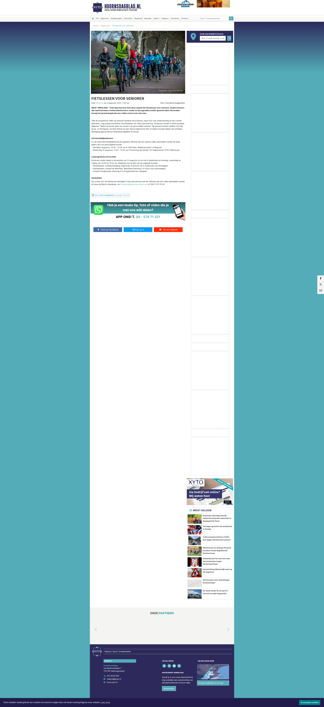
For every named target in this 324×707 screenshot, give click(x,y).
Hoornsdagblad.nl (122, 6)
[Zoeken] (231, 18)
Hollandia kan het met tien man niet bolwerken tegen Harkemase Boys (216, 561)
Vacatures (175, 18)
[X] (169, 666)
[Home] (92, 18)
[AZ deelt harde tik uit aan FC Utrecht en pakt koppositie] (194, 594)
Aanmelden (169, 688)
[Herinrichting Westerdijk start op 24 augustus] (194, 573)
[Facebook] (164, 666)
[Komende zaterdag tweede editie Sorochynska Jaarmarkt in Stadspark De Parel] (194, 519)
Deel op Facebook (109, 229)
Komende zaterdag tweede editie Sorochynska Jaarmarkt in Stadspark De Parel (217, 518)
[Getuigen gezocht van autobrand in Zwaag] (194, 530)
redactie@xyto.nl (114, 679)
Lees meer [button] (105, 702)
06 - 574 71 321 (148, 217)
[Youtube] (174, 666)
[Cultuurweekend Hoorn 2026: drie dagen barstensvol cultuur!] (194, 540)
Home (95, 26)
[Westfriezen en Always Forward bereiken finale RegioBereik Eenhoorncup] (194, 551)
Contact (184, 18)
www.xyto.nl (112, 682)
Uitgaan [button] (165, 18)
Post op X (139, 229)
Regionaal (138, 18)
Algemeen (105, 18)
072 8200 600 (113, 676)
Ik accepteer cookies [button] (310, 702)
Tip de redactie (170, 229)
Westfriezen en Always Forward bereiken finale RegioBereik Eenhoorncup (217, 550)
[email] (320, 291)
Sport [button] (156, 18)
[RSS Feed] (179, 666)
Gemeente (128, 18)
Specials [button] (147, 18)
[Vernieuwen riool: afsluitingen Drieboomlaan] (194, 583)
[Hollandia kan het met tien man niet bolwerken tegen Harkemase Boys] (194, 562)
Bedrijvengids (116, 18)
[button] (93, 629)
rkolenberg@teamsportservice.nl (134, 184)
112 (97, 18)
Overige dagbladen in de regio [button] (211, 683)
